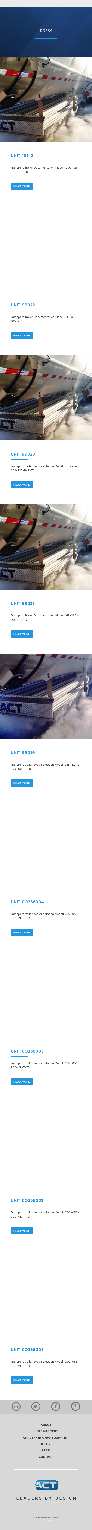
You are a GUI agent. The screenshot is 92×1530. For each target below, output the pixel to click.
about (46, 1424)
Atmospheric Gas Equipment (46, 1437)
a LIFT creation (46, 1520)
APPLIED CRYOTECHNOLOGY (44, 1518)
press (46, 1450)
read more (21, 186)
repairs (46, 1444)
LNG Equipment (46, 1431)
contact (46, 1456)
